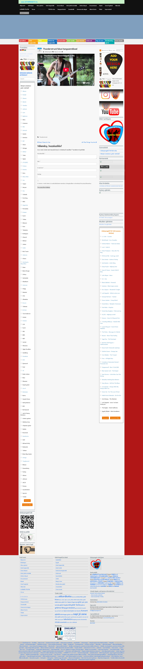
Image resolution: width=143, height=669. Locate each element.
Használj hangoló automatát (34, 656)
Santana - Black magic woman (110, 286)
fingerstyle (75, 602)
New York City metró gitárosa (88, 658)
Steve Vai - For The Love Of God (110, 392)
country (69, 600)
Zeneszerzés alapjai (82, 9)
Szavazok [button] (27, 501)
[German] (23, 50)
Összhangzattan (79, 644)
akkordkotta (65, 596)
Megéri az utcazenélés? (91, 649)
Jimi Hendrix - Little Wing (108, 263)
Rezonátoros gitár (34, 658)
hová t (113, 578)
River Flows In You (44, 142)
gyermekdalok (78, 608)
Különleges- (31, 5)
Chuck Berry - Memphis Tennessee (111, 304)
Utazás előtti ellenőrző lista (42, 649)
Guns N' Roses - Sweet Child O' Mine (109, 271)
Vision (24, 144)
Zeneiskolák (71, 9)
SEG (24, 331)
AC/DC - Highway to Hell (108, 314)
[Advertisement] (71, 26)
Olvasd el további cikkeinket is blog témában (51, 653)
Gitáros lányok (83, 5)
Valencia (25, 255)
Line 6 (24, 388)
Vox (24, 180)
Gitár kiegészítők (50, 5)
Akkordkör (98, 644)
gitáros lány (60, 607)
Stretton (25, 137)
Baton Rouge (26, 271)
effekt (72, 600)
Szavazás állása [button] (27, 505)
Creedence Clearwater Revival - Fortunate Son (109, 363)
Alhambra (25, 299)
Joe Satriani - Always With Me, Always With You (109, 387)
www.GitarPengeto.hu (108, 618)
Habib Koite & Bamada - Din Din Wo (111, 395)
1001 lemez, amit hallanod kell (72, 651)
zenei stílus (69, 622)
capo (65, 600)
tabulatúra (68, 619)
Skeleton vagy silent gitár (60, 658)
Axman (24, 317)
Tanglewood (26, 461)
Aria (24, 296)
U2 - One (104, 279)
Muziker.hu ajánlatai (105, 224)
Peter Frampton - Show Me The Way (109, 251)
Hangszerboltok (62, 9)
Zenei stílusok (60, 5)
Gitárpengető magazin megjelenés (86, 659)
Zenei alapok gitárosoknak (108, 651)
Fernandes (25, 209)
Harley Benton (26, 402)
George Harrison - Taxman (109, 297)
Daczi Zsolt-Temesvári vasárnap (111, 348)
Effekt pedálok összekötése (49, 656)
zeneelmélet (63, 622)
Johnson (25, 479)
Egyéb (57, 562)
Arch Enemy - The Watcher (109, 399)
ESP (23, 141)
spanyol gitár (60, 619)
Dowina (25, 169)
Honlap (39, 174)
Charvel (25, 237)
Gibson (24, 91)
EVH (24, 360)
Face (24, 226)
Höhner (24, 241)
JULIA (24, 482)
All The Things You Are (89, 142)
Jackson (25, 109)
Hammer (25, 292)
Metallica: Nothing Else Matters (110, 379)
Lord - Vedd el (106, 247)
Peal (24, 367)
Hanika (24, 429)
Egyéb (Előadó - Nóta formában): (111, 411)
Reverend (25, 433)
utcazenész (84, 619)
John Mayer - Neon (107, 275)
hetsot (104, 575)
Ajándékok (22, 40)
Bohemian (25, 392)
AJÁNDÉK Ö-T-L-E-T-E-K (70, 653)
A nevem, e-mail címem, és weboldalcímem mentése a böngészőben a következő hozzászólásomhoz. (64, 183)
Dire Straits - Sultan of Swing (110, 259)
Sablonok (99, 648)
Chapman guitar (27, 425)
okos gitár (58, 617)
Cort (24, 112)
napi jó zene (80, 614)
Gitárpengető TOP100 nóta (109, 151)
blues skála (61, 600)
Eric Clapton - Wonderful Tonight (111, 289)
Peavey (24, 486)
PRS (24, 127)
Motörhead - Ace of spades (109, 240)
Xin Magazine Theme (119, 642)
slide (56, 619)
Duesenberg (26, 468)
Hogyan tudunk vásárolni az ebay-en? (91, 651)
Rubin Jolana (26, 374)
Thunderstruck (43, 137)
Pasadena (25, 356)
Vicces (33, 9)
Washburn (25, 281)
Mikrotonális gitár (23, 658)
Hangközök (70, 644)
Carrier (24, 342)
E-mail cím (40, 168)
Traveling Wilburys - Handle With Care (110, 322)
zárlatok (74, 622)
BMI (24, 335)
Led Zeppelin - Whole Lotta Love (111, 293)
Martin (24, 102)
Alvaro (24, 258)
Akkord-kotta (93, 9)
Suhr (24, 440)
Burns (24, 395)
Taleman (25, 306)
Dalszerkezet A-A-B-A (89, 648)
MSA (24, 201)
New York (22, 649)
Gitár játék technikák (71, 5)
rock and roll (85, 617)
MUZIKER (92, 623)
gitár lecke (75, 604)
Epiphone (25, 116)
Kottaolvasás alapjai (30, 644)
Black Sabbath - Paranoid (109, 282)
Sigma (24, 159)
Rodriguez (25, 233)
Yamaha (25, 105)
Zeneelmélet (61, 40)
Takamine (25, 230)
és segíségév (103, 583)
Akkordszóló (51, 646)
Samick (24, 134)
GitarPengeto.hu (26, 642)
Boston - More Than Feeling (109, 335)
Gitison (24, 475)
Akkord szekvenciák (72, 659)
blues (57, 599)
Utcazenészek (93, 5)
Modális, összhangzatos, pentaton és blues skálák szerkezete (84, 646)
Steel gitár (43, 658)
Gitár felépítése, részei (117, 656)
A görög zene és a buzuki (46, 654)
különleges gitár (65, 614)
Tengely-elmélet (78, 648)
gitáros (83, 605)
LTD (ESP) (25, 162)
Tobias (24, 219)
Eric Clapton (68, 602)
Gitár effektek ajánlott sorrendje (74, 656)
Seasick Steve (26, 399)
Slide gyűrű (50, 658)
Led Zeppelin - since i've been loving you (109, 403)
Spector (25, 493)
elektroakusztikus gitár (80, 600)
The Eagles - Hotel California (110, 408)
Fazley (24, 472)
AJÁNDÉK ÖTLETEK (24, 9)
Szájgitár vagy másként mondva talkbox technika (74, 654)
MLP (24, 338)
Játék (40, 40)
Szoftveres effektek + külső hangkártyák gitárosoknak (97, 656)
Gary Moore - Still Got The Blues (111, 383)
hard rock (60, 611)
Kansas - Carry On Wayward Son (111, 318)
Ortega (24, 457)
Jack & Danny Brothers (25, 414)
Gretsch (25, 130)
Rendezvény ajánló (109, 41)
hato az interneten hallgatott (106, 583)
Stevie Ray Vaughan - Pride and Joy (111, 311)
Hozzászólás (41, 153)
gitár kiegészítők (65, 605)
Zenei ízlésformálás (114, 649)
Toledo (24, 497)
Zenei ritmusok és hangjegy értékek (38, 646)
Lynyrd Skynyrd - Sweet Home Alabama (109, 327)
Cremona (25, 123)
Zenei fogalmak (109, 5)
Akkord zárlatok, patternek (47, 648)
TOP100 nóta (51, 9)
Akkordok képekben (117, 644)
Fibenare (25, 381)
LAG (24, 324)
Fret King (25, 198)
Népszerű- (22, 5)
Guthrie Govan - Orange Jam (109, 351)
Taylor (24, 184)
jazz (72, 610)
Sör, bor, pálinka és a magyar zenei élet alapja (72, 649)
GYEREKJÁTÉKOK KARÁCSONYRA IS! (111, 186)
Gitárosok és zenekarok (66, 642)
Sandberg (25, 353)
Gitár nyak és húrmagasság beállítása (97, 654)
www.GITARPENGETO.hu (29, 2)
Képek (100, 5)
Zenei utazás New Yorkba (97, 596)
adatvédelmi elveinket (102, 602)
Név (38, 161)
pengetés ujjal (69, 617)
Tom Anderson (26, 313)
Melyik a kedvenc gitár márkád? (110, 154)
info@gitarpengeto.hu (95, 610)
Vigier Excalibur (27, 349)
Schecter (25, 285)
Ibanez (24, 98)
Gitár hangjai (84, 642)
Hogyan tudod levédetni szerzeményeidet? (53, 651)
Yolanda (25, 194)
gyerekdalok (70, 607)
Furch (24, 216)
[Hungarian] (25, 50)
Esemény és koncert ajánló (52, 642)
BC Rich (25, 310)
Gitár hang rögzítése (103, 649)
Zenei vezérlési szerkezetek (55, 644)
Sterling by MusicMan (24, 263)
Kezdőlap (34, 642)
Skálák (64, 644)
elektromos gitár (59, 602)
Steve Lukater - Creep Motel (110, 300)
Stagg (24, 289)
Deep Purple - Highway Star (109, 266)
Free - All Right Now (107, 358)
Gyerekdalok (80, 40)
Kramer (25, 212)
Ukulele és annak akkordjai (32, 654)
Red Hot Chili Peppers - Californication (107, 343)
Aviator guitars (27, 418)
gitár (80, 602)
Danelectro (26, 436)
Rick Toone (25, 251)
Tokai (24, 155)
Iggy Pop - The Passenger (109, 339)
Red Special (26, 410)
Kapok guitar (26, 385)
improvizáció (67, 611)
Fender (24, 95)
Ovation (25, 321)
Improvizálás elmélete (61, 646)
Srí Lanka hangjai (30, 649)
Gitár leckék (70, 40)
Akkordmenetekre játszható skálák (64, 648)
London (121, 648)
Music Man (25, 177)
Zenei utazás (119, 40)
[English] (21, 50)
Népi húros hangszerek (103, 658)
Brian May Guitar (27, 454)
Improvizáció (108, 9)
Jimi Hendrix (77, 611)
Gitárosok (89, 40)
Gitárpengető (48, 52)
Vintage (25, 148)
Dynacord (25, 363)
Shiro (24, 120)
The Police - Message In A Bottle (111, 332)
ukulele (78, 619)
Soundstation (26, 489)
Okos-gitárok (40, 5)
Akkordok (117, 5)
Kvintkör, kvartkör (89, 644)
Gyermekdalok (106, 648)
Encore (24, 303)
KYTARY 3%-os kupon (105, 217)
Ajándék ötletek (94, 653)
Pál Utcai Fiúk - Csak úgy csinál (110, 256)
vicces (57, 622)
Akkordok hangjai (106, 644)
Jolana (24, 244)
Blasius (24, 465)
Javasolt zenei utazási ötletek (97, 593)
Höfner (24, 152)
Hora (24, 173)
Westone (25, 346)
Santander (25, 278)
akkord (57, 597)
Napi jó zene (99, 40)
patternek (63, 617)
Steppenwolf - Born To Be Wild (110, 367)
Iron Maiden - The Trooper (109, 355)
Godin (24, 248)
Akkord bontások (23, 646)
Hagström (25, 205)
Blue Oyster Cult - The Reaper (110, 371)
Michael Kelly (26, 443)
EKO (24, 406)
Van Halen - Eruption (107, 307)
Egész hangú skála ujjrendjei (32, 648)
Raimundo (25, 447)
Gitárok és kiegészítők (51, 41)
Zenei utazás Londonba (96, 595)
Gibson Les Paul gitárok (74, 658)
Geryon (24, 187)
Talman (25, 450)
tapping (75, 619)
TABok (100, 9)
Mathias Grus (26, 422)
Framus (24, 166)
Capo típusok (57, 654)
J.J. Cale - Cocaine (107, 236)
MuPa (72, 614)
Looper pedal (61, 656)
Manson (25, 223)
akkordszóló (74, 597)
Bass (24, 378)
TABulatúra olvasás (42, 644)
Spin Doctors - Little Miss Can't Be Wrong (110, 375)
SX (23, 370)
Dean (24, 267)
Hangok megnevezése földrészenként (98, 642)
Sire (24, 191)
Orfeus (24, 274)
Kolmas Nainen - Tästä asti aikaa (111, 243)
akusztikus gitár (81, 597)
